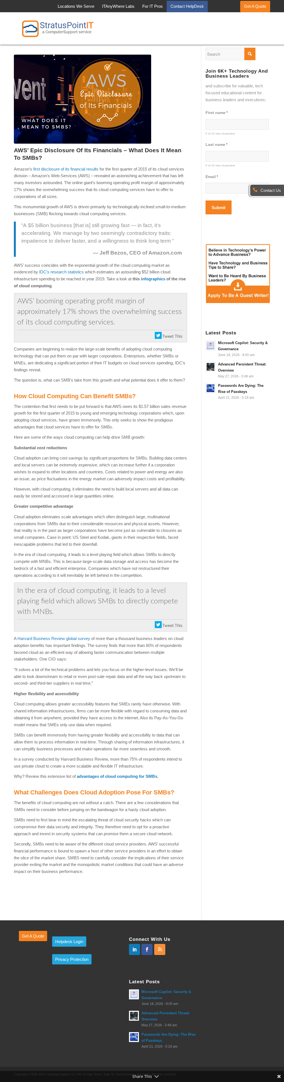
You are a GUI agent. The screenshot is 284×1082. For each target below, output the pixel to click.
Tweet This (172, 336)
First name (217, 113)
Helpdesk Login (69, 941)
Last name (216, 145)
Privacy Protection (71, 959)
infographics (153, 278)
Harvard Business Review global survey (53, 638)
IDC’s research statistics (61, 272)
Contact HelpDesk (187, 6)
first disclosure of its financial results (65, 169)
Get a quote (33, 936)
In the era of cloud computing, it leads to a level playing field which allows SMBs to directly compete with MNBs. (97, 601)
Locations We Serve (76, 6)
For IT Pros (152, 6)
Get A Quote (255, 6)
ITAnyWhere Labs (118, 6)
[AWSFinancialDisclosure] (100, 99)
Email (212, 177)
